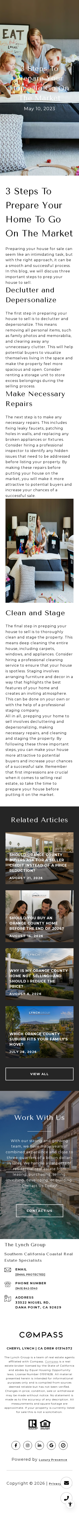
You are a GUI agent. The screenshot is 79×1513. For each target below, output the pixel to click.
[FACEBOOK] (15, 1445)
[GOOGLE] (51, 1445)
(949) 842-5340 (26, 1288)
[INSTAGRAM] (27, 1445)
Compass (51, 1361)
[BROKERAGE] (63, 1445)
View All (39, 1074)
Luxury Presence (53, 1459)
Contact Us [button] (40, 1211)
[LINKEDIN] (39, 1445)
